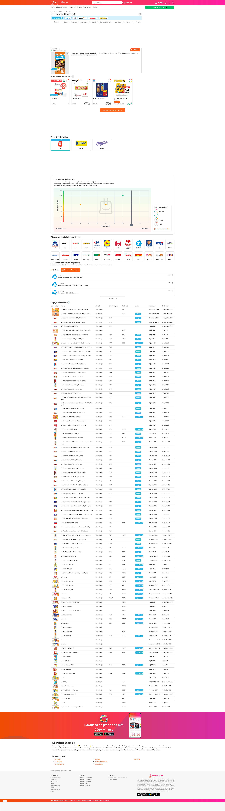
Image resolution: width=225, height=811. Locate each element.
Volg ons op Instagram (85, 781)
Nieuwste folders (61, 7)
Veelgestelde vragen (56, 777)
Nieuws (52, 791)
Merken (52, 783)
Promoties (72, 7)
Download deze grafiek (163, 229)
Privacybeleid (98, 800)
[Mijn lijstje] (173, 2)
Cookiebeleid (106, 800)
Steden (95, 7)
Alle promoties (57, 11)
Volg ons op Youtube (85, 783)
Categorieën (87, 7)
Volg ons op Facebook (85, 779)
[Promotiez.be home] (59, 2)
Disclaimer (79, 800)
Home (53, 7)
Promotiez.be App (55, 785)
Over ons (53, 787)
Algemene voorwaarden (88, 800)
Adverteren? (54, 779)
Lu (62, 11)
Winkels (79, 7)
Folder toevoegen (55, 789)
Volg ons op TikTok (85, 785)
